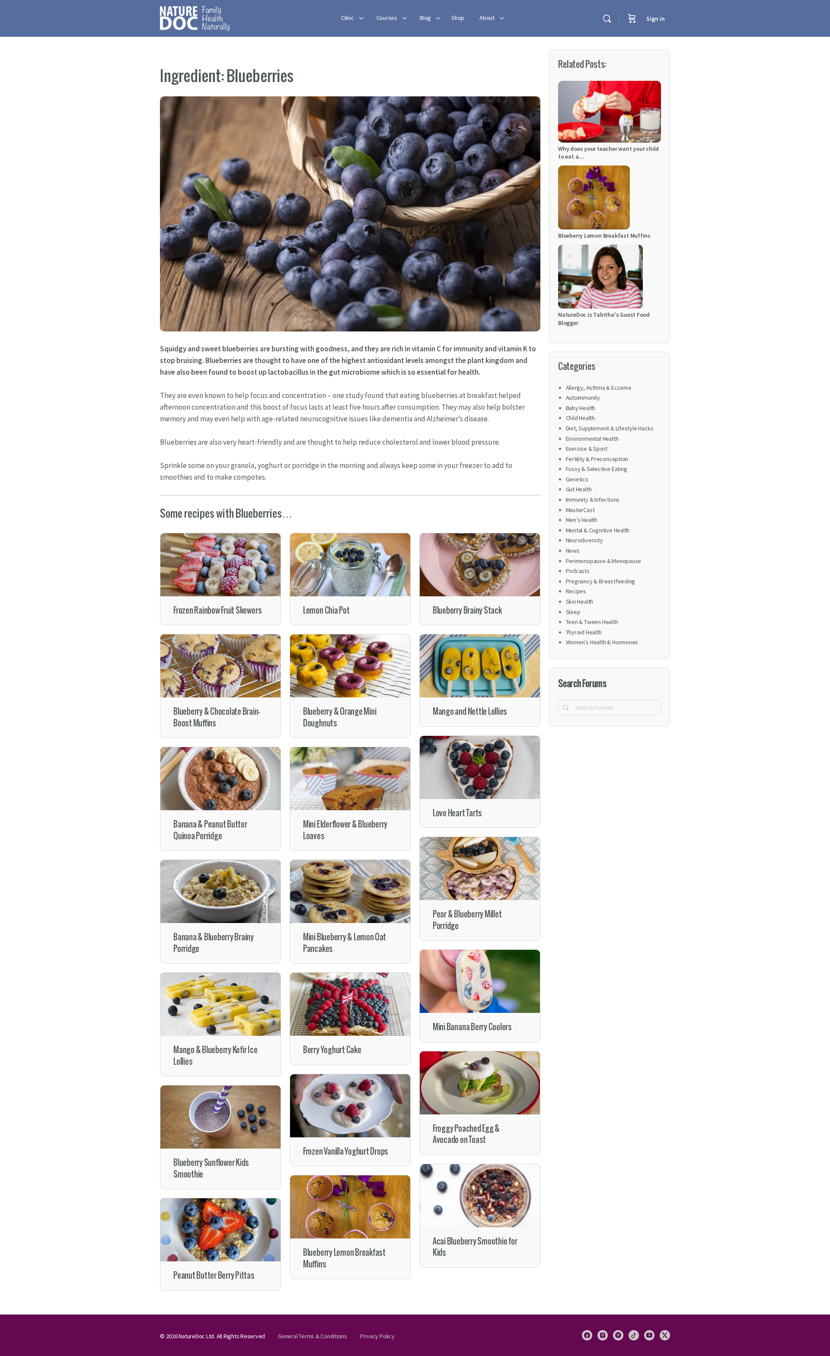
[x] (665, 1335)
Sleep (573, 612)
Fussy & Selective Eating (596, 469)
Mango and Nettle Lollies (470, 711)
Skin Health (580, 601)
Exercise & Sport (587, 448)
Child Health (580, 418)
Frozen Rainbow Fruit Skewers (217, 610)
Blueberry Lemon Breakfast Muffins (344, 1258)
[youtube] (649, 1335)
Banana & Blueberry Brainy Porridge (213, 942)
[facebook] (587, 1335)
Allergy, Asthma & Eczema (598, 388)
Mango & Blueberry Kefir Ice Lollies (215, 1055)
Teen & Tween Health (592, 622)
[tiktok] (634, 1335)
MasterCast (580, 510)
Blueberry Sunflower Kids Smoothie (211, 1168)
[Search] (607, 18)
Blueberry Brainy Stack (467, 610)
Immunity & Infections (593, 499)
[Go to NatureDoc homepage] (195, 17)
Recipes (576, 591)
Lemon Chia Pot (326, 610)
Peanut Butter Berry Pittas (214, 1275)
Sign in (655, 18)
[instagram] (602, 1335)
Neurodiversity (584, 540)
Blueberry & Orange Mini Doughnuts (339, 717)
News (573, 550)
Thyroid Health (584, 632)
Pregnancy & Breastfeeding (600, 581)
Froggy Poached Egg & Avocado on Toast (466, 1134)
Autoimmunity (583, 397)
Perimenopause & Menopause (604, 561)
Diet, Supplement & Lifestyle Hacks (610, 428)
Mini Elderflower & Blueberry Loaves (345, 829)
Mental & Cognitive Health (598, 530)
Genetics (577, 479)
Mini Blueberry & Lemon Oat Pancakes (344, 942)
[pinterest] (618, 1335)
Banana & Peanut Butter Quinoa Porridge (210, 829)
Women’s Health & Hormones (602, 642)
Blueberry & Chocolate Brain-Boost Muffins (216, 717)
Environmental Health (592, 438)
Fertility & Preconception (597, 459)
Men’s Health (581, 520)
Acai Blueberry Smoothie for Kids (475, 1246)
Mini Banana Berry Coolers (472, 1027)
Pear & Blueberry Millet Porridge (467, 919)
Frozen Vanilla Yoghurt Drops (345, 1151)
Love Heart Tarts (457, 813)
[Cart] (632, 18)
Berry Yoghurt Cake (332, 1050)
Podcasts (578, 571)
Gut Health (579, 489)
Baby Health (581, 408)
